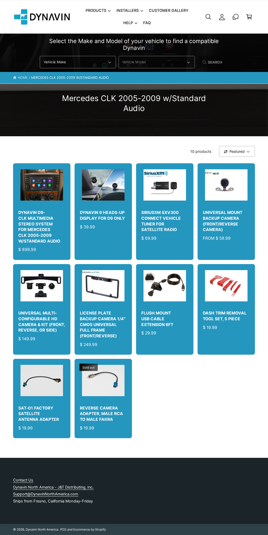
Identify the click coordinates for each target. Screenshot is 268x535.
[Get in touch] (235, 17)
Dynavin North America (42, 529)
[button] (97, 10)
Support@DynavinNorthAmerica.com (45, 494)
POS (63, 529)
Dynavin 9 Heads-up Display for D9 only (102, 215)
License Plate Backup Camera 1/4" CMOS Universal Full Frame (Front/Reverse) (102, 324)
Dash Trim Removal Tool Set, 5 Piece (225, 316)
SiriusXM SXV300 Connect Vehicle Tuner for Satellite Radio (161, 221)
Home (22, 78)
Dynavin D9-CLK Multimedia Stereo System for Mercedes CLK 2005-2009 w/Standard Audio (39, 226)
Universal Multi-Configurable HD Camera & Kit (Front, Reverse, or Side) (41, 322)
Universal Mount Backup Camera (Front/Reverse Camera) (222, 221)
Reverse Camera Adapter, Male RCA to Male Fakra (101, 414)
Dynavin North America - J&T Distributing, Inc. (53, 487)
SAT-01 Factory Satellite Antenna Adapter (38, 414)
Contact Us (23, 480)
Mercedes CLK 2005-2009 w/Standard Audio (70, 78)
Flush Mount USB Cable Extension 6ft (157, 319)
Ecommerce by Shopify (89, 529)
